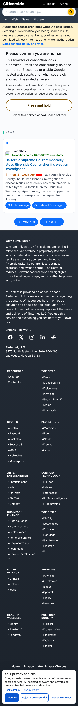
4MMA (12, 449)
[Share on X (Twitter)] (21, 337)
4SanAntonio (50, 540)
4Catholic (13, 584)
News (25, 19)
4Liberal (47, 645)
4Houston (48, 545)
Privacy (29, 666)
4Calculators (49, 388)
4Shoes (46, 586)
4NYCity (47, 518)
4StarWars (14, 492)
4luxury (46, 597)
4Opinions (48, 640)
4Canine (47, 444)
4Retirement (15, 548)
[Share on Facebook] (10, 337)
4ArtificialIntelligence (54, 498)
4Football (13, 427)
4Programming (51, 503)
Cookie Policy (12, 689)
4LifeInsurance (17, 532)
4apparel (47, 592)
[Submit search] (71, 11)
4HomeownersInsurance (21, 556)
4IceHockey (15, 455)
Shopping (39, 19)
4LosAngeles (50, 523)
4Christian (14, 578)
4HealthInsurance (18, 526)
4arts (11, 487)
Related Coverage (50, 205)
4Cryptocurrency (18, 543)
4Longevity (14, 634)
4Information (50, 492)
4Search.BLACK (52, 399)
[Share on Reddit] (53, 337)
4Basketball (15, 438)
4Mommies (49, 427)
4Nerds (46, 438)
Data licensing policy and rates (23, 43)
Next (50, 222)
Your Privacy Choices (52, 666)
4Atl (44, 551)
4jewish (12, 589)
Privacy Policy (30, 689)
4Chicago (48, 529)
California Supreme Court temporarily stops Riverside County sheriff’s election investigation (36, 164)
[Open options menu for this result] (70, 152)
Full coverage (20, 205)
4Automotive (50, 410)
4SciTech (47, 481)
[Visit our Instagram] (31, 337)
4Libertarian (49, 634)
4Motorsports (16, 461)
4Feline (46, 449)
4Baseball (14, 433)
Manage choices (62, 697)
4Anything (48, 393)
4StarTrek (13, 498)
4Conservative (51, 382)
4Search (47, 377)
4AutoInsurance (17, 520)
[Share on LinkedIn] (42, 337)
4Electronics (49, 581)
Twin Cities (19, 151)
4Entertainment (17, 481)
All (6, 19)
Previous (28, 222)
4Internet (47, 487)
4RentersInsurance (19, 537)
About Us (13, 376)
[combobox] (35, 12)
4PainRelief (15, 629)
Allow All (12, 697)
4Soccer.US (15, 444)
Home (16, 666)
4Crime (46, 404)
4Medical (13, 623)
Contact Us (15, 382)
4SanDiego (48, 534)
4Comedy (14, 503)
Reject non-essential (34, 697)
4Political (47, 623)
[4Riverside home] (13, 4)
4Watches (48, 603)
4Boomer (47, 433)
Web (15, 19)
